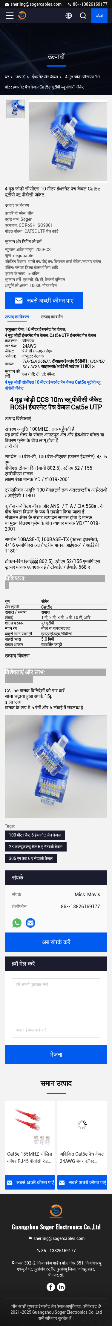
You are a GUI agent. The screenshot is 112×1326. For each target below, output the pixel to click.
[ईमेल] (30, 923)
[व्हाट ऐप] (17, 923)
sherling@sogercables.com (36, 4)
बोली (99, 15)
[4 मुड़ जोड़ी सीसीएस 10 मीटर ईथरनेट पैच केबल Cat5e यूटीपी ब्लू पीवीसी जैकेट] (68, 141)
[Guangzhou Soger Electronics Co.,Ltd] (30, 15)
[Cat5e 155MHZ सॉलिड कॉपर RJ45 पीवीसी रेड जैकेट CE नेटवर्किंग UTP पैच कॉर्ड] (30, 1124)
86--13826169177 (90, 4)
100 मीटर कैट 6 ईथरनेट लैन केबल (35, 835)
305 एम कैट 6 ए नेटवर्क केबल (31, 858)
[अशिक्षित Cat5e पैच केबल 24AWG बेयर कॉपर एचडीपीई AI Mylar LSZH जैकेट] (82, 1124)
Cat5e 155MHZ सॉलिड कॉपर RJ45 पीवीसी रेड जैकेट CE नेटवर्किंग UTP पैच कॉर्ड (29, 1158)
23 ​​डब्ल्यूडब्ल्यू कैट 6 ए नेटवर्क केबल (35, 846)
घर (7, 76)
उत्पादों (20, 76)
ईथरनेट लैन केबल (45, 76)
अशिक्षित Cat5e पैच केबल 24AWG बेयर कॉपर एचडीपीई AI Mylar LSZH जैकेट (82, 1158)
